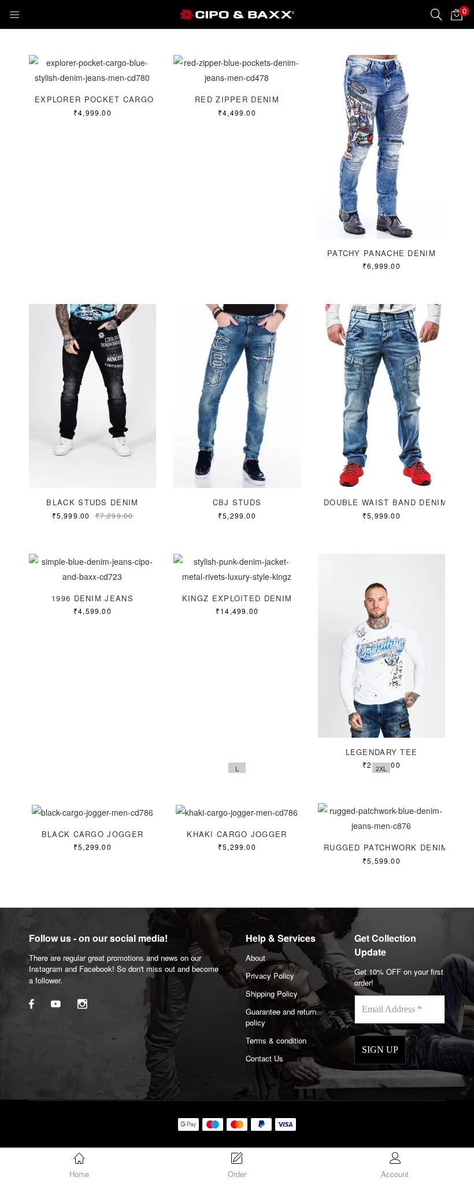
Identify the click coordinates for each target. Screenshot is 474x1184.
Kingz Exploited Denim (237, 598)
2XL (381, 768)
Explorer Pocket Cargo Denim (110, 99)
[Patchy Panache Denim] (381, 145)
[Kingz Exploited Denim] (237, 568)
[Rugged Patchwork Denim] (381, 817)
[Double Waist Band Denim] (381, 395)
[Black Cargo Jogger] (92, 810)
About (255, 957)
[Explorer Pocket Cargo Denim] (92, 69)
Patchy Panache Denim (381, 252)
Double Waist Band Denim (385, 502)
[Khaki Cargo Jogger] (237, 810)
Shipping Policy (272, 993)
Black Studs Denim (92, 502)
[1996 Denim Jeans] (92, 568)
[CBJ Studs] (237, 395)
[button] (456, 14)
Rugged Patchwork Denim (386, 847)
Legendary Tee (382, 751)
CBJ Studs (237, 502)
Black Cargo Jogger (92, 833)
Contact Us (264, 1058)
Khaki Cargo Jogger (237, 833)
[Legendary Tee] (381, 644)
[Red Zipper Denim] (237, 69)
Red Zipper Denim (237, 99)
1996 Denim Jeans (92, 598)
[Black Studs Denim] (92, 395)
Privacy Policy (270, 975)
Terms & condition (276, 1040)
